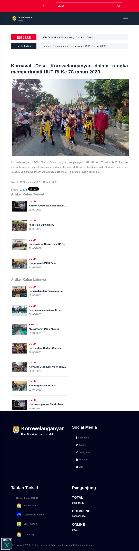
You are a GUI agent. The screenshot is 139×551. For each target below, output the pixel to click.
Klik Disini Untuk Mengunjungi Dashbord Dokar (68, 37)
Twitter (82, 445)
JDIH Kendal (29, 523)
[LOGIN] (43, 6)
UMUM (32, 201)
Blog (81, 466)
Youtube (83, 459)
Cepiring (28, 534)
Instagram (84, 452)
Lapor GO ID (31, 498)
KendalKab (29, 505)
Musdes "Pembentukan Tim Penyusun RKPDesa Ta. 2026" (75, 46)
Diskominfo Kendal (33, 514)
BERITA (33, 324)
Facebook (83, 437)
